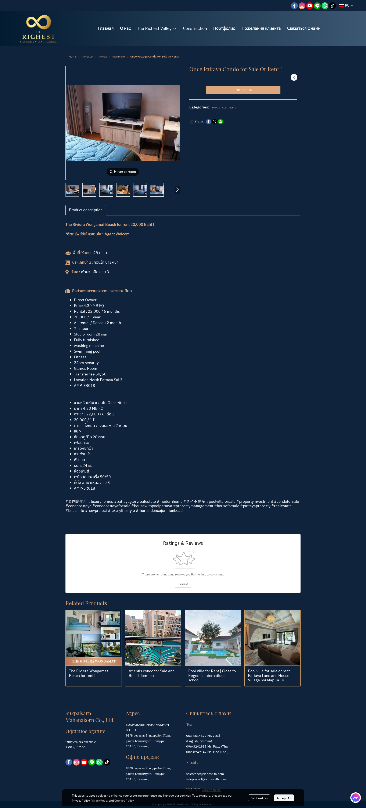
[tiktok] (332, 5)
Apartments (118, 56)
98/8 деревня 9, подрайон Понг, (148, 768)
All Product (87, 56)
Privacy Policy (99, 800)
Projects (102, 56)
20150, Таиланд (137, 779)
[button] (346, 5)
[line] (317, 5)
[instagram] (302, 5)
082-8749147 (196, 752)
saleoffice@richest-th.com (205, 774)
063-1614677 (196, 735)
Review (183, 584)
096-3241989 (196, 746)
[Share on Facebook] (208, 121)
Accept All (284, 798)
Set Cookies (259, 798)
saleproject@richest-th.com (206, 779)
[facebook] (294, 5)
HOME (72, 56)
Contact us (243, 89)
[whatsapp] (325, 5)
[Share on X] (214, 121)
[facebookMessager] (355, 797)
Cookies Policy (124, 800)
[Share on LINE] (220, 121)
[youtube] (309, 5)
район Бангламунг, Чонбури (145, 774)
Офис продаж (142, 756)
